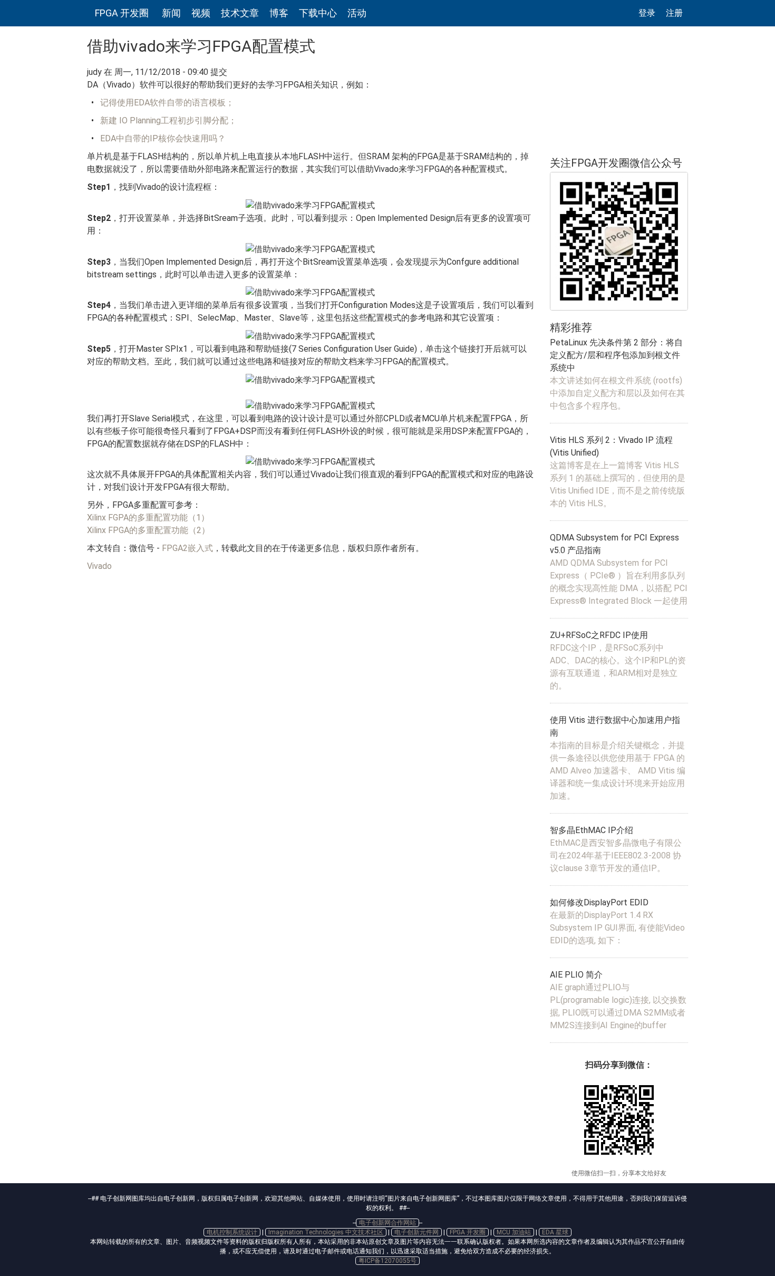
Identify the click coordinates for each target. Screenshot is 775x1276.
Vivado (99, 566)
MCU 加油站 (514, 1232)
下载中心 (318, 12)
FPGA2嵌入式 (187, 548)
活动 (356, 12)
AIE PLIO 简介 (576, 975)
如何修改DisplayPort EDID (599, 902)
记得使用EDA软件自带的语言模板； (167, 103)
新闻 (171, 12)
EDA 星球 (555, 1232)
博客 (278, 12)
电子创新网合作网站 (387, 1222)
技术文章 (240, 12)
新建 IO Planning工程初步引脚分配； (168, 120)
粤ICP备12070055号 (387, 1260)
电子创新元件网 (416, 1232)
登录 (646, 13)
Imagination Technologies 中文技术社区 (325, 1232)
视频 (200, 12)
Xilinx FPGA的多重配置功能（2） (148, 530)
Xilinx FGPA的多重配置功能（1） (148, 518)
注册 (674, 13)
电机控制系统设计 (232, 1232)
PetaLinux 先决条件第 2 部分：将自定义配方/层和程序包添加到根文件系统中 (616, 355)
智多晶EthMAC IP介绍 (591, 830)
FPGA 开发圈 (122, 12)
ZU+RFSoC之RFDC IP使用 (599, 635)
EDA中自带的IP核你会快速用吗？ (163, 138)
